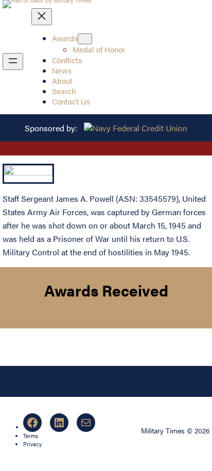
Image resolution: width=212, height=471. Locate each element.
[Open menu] (13, 61)
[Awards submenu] (85, 38)
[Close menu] (41, 16)
